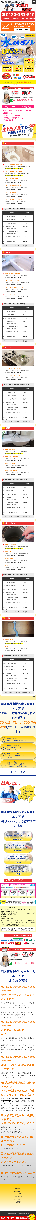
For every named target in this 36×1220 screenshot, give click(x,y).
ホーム (18, 1185)
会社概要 (18, 1202)
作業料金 (18, 1188)
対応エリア (18, 1194)
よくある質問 (18, 1199)
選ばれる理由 (18, 1191)
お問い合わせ (18, 1196)
